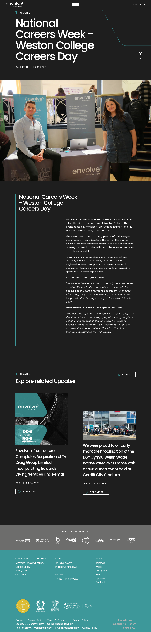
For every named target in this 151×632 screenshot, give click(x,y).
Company (101, 570)
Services (100, 563)
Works (99, 567)
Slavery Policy (36, 620)
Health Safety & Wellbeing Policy (33, 627)
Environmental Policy (67, 627)
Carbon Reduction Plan (60, 624)
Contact (139, 4)
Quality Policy (89, 627)
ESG (98, 574)
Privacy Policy (80, 620)
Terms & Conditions (58, 620)
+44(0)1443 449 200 (66, 578)
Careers (20, 620)
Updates (100, 578)
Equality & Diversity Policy (29, 624)
